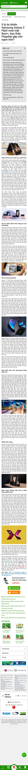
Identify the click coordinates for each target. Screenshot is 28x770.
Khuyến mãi (5, 20)
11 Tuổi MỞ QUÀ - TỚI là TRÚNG (6, 631)
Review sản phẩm (7, 16)
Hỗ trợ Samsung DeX (8, 57)
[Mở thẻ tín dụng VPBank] (8, 663)
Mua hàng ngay (15, 588)
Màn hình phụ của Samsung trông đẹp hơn (14, 60)
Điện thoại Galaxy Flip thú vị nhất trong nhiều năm (13, 98)
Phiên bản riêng (7, 95)
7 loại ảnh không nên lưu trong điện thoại (14, 617)
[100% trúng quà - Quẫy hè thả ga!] (7, 637)
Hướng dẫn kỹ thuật (20, 16)
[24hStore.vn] (14, 3)
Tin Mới (4, 13)
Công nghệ (11, 13)
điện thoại (9, 135)
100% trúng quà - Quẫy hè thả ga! (6, 642)
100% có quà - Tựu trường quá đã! (20, 631)
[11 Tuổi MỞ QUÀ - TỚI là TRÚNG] (7, 626)
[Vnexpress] (8, 670)
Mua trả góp (15, 592)
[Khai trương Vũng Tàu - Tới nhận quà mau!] (20, 637)
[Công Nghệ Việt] (20, 670)
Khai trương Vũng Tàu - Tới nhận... (20, 642)
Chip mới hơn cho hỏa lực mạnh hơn (12, 51)
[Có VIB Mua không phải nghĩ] (20, 663)
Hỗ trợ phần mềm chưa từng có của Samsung (12, 54)
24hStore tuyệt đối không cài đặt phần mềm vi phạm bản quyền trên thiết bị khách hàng (13, 613)
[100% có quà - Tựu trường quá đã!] (20, 626)
